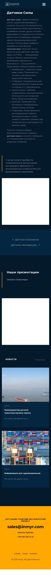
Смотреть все (40, 360)
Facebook (33, 554)
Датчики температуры (24, 245)
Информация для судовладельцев (22, 473)
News (6, 406)
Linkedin (17, 554)
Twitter (25, 554)
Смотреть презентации (17, 280)
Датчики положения (26, 239)
